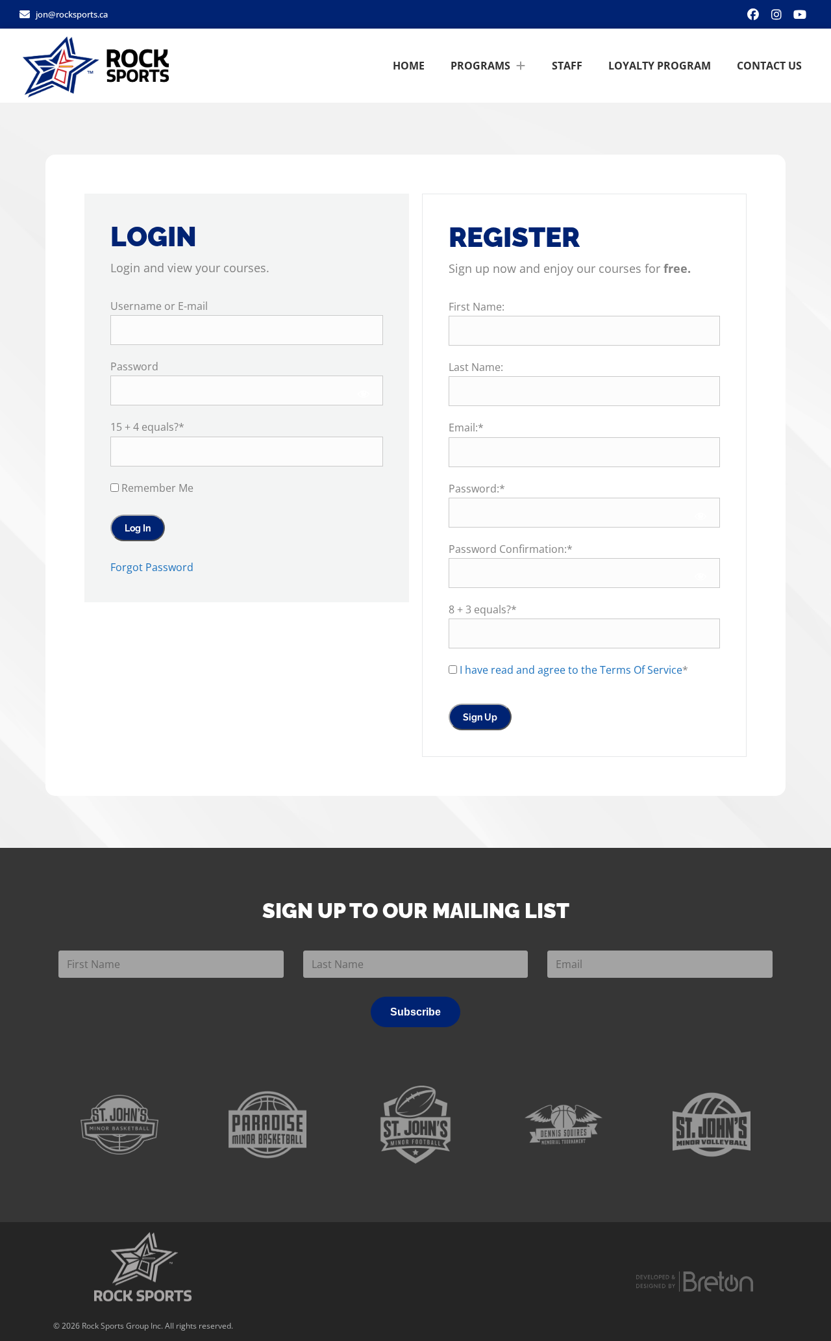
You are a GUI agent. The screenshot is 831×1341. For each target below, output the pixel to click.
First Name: (476, 307)
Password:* (477, 488)
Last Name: (476, 367)
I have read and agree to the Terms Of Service (571, 670)
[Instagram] (776, 14)
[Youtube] (800, 14)
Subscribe (415, 1011)
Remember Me (156, 488)
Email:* (466, 427)
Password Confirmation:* (511, 549)
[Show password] (364, 394)
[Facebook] (753, 14)
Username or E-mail (159, 306)
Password (134, 366)
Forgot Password (151, 567)
